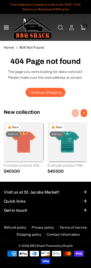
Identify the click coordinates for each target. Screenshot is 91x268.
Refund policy (15, 227)
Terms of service (73, 227)
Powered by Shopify (59, 246)
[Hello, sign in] (71, 27)
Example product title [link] (21, 165)
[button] (7, 27)
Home (9, 47)
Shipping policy (28, 234)
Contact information (63, 234)
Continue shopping (45, 92)
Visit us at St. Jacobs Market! (31, 192)
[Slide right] (84, 113)
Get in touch (16, 210)
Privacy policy (43, 227)
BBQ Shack (37, 246)
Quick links (15, 201)
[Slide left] (75, 113)
